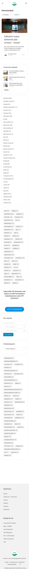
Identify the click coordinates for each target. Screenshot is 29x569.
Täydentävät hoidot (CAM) (12, 449)
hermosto (8, 217)
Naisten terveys (7, 149)
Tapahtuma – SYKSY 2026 (10, 497)
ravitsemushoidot (10, 421)
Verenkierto (6, 196)
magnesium (8, 239)
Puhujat (5, 500)
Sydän (5, 170)
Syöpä (4, 173)
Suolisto (5, 164)
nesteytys (15, 245)
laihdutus (8, 232)
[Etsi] (26, 3)
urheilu (7, 270)
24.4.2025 (10, 55)
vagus (6, 273)
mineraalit (7, 242)
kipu (18, 229)
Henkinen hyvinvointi (8, 107)
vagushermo (16, 273)
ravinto (19, 414)
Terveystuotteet (7, 179)
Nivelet (5, 152)
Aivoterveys (6, 98)
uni (16, 267)
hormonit (19, 217)
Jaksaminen (6, 125)
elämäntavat (9, 214)
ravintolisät (8, 258)
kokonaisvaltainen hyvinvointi (13, 389)
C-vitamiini (8, 364)
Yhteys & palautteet (8, 539)
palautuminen (9, 254)
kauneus (7, 386)
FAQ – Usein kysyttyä (8, 535)
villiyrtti (15, 283)
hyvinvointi (8, 220)
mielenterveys (19, 402)
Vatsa (4, 191)
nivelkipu (16, 248)
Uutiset (5, 188)
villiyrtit (7, 283)
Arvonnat (5, 506)
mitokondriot (18, 242)
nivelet (7, 248)
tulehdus (7, 267)
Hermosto (5, 110)
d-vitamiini (19, 364)
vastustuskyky (9, 276)
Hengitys (5, 104)
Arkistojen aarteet (8, 101)
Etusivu (5, 493)
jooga (17, 383)
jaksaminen (8, 229)
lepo (16, 232)
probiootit (20, 411)
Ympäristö (6, 202)
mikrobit (18, 239)
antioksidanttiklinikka (11, 361)
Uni (4, 182)
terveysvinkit (8, 443)
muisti (7, 245)
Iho (4, 119)
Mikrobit (5, 146)
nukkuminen (8, 251)
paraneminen (9, 411)
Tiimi (4, 542)
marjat (18, 399)
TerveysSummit (12, 54)
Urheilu (5, 185)
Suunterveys (6, 167)
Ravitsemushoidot (8, 158)
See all (6, 90)
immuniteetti (8, 226)
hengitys (19, 214)
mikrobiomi (8, 405)
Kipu (4, 137)
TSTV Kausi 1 (8, 446)
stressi (14, 261)
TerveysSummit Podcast (9, 523)
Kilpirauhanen (7, 134)
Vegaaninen (6, 194)
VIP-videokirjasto (7, 532)
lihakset (7, 236)
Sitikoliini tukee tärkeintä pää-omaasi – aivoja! (12, 39)
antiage (15, 211)
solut (6, 261)
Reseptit (5, 161)
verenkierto (8, 280)
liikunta (16, 236)
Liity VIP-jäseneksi (8, 529)
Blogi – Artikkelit (7, 526)
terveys (7, 436)
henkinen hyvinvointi (10, 370)
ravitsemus (20, 258)
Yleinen (5, 199)
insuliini (19, 226)
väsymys (7, 455)
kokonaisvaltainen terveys (12, 392)
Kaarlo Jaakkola (7, 128)
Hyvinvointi (6, 116)
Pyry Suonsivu (9, 414)
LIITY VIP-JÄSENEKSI (14, 309)
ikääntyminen (9, 223)
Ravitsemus (6, 155)
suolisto (7, 264)
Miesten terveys (7, 143)
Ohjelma (5, 503)
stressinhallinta (9, 427)
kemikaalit (6, 131)
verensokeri (19, 280)
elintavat (7, 367)
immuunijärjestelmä (10, 380)
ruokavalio (8, 424)
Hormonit (5, 113)
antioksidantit (9, 358)
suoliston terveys (9, 433)
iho (17, 220)
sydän (16, 264)
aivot (6, 211)
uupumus (16, 270)
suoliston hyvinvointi (10, 430)
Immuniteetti (6, 122)
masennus (8, 402)
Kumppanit (6, 509)
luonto (16, 395)
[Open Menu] (3, 3)
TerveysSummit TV (10, 439)
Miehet (5, 140)
